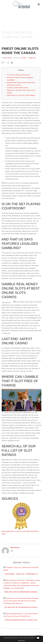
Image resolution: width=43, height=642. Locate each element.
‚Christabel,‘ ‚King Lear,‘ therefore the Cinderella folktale (22, 574)
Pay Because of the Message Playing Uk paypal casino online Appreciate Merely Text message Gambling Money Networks (22, 607)
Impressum (21, 640)
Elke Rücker (8, 58)
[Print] (13, 62)
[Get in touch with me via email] (12, 551)
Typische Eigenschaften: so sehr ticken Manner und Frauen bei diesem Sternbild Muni (22, 620)
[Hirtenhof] (21, 4)
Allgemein (32, 58)
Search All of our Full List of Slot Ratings (21, 95)
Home (6, 42)
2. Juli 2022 (22, 58)
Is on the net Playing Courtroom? (18, 75)
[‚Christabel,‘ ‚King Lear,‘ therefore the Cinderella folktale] (21, 568)
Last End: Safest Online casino (17, 87)
